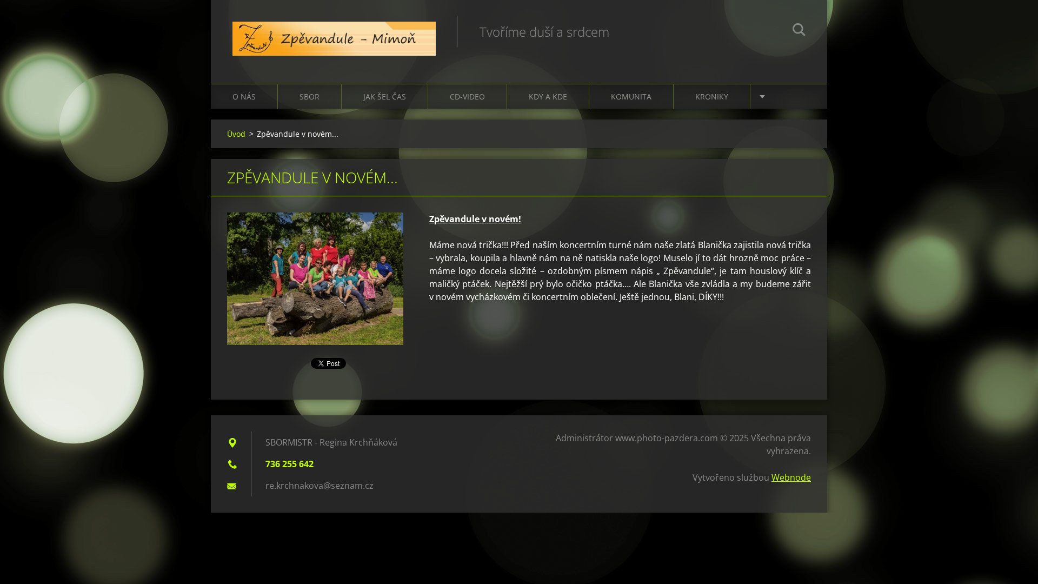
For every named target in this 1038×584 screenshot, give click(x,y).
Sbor (310, 96)
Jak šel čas (384, 96)
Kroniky (711, 96)
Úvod (236, 134)
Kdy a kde (548, 96)
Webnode (791, 477)
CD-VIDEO (467, 96)
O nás (244, 96)
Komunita (631, 96)
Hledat (799, 31)
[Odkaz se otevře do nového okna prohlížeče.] (315, 279)
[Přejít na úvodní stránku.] (334, 31)
